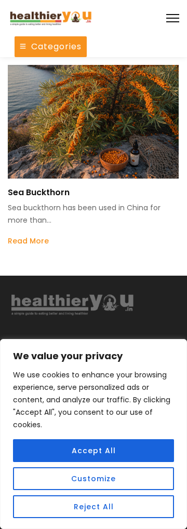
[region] (93, 434)
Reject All (94, 506)
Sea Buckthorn (39, 192)
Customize (93, 478)
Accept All (94, 450)
